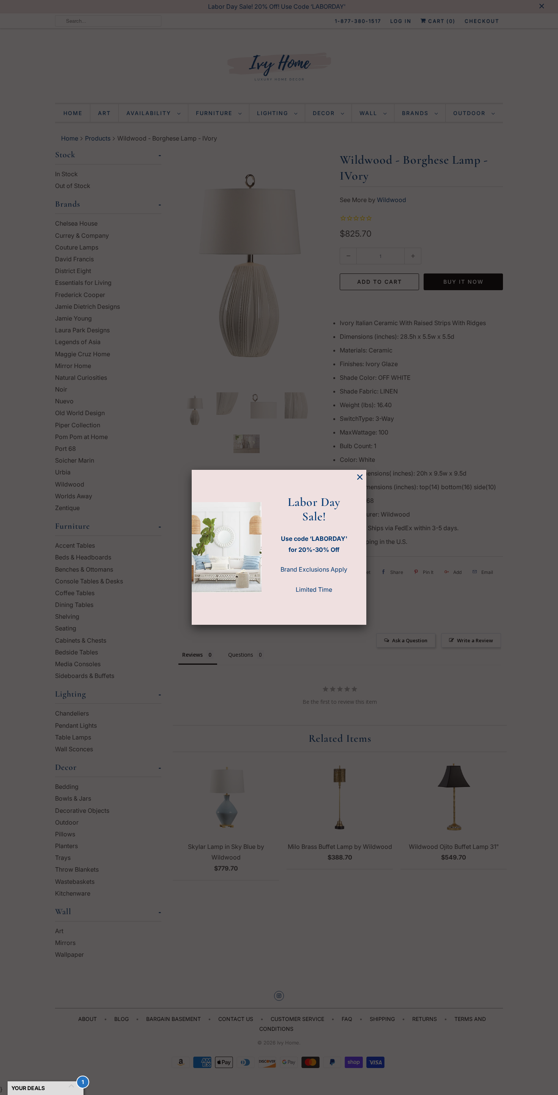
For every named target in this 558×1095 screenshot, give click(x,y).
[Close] (360, 477)
